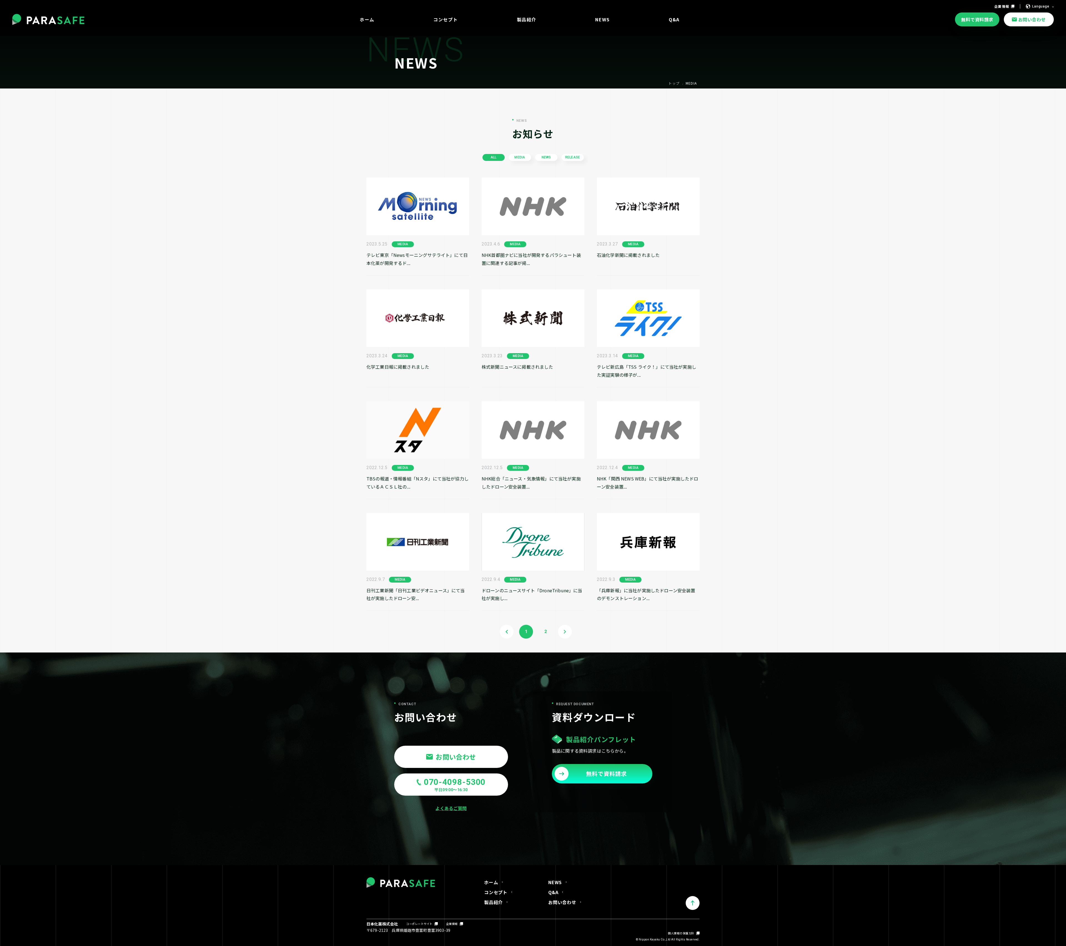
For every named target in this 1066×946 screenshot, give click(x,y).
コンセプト (495, 892)
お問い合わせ (562, 902)
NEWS (555, 882)
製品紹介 (493, 902)
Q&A (553, 892)
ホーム (491, 882)
